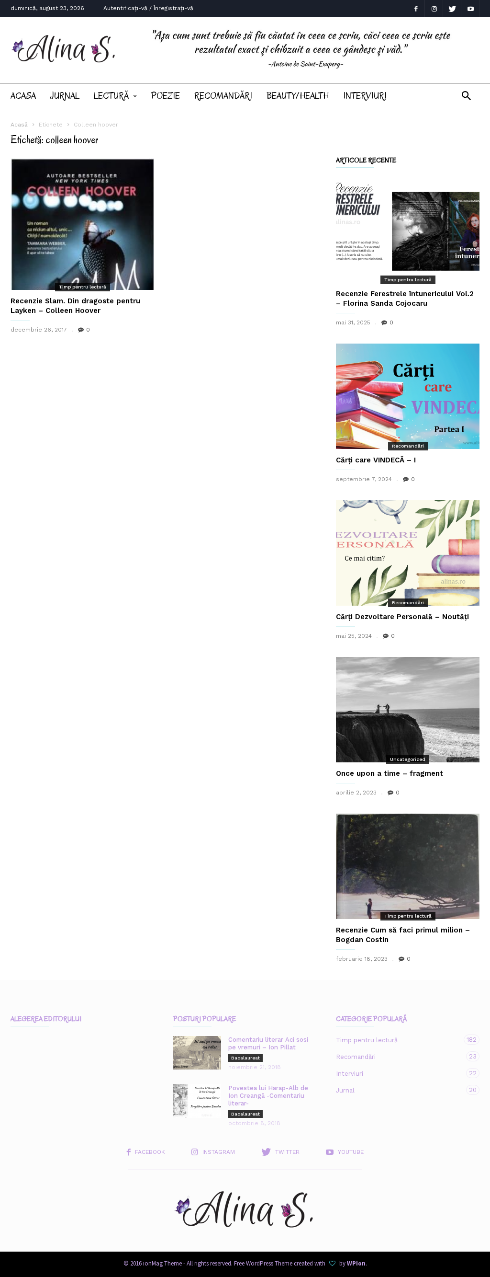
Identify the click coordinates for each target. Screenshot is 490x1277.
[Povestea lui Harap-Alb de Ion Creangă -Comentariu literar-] (197, 1101)
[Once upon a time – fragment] (407, 709)
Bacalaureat (245, 1057)
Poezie (165, 96)
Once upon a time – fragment (389, 773)
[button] (466, 96)
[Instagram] (434, 8)
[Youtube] (470, 8)
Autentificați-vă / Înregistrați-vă (148, 8)
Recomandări (223, 96)
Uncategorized (407, 759)
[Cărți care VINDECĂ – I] (407, 396)
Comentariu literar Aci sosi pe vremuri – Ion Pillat (268, 1043)
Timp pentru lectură (82, 286)
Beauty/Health (298, 96)
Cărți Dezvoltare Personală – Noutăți (402, 616)
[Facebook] (416, 8)
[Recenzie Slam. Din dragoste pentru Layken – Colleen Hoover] (82, 224)
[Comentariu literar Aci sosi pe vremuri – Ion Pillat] (197, 1053)
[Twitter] (452, 8)
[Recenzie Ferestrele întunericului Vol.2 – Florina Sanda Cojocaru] (407, 230)
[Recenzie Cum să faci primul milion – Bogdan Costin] (407, 866)
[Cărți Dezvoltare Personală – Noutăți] (407, 553)
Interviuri (365, 96)
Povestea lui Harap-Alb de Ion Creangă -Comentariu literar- (268, 1095)
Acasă (19, 124)
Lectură (111, 96)
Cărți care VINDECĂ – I (376, 460)
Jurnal (64, 96)
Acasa (23, 96)
